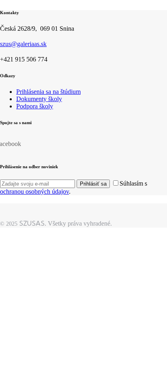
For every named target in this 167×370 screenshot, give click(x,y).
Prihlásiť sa (93, 184)
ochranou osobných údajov (34, 191)
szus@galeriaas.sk (23, 43)
